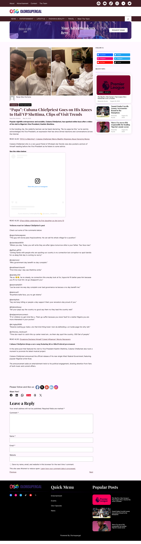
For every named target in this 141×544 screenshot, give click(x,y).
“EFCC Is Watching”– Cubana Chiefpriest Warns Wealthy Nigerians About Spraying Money (55, 139)
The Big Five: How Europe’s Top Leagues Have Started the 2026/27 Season (112, 97)
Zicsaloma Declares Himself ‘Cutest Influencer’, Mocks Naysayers (45, 339)
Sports (107, 92)
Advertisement (22, 3)
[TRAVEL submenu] (75, 18)
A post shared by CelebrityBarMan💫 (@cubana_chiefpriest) (37, 213)
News (101, 92)
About (12, 3)
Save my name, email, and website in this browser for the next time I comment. (43, 464)
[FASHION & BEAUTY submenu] (65, 18)
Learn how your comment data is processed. (58, 468)
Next (91, 472)
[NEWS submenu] (17, 18)
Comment (14, 413)
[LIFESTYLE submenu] (46, 18)
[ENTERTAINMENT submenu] (34, 18)
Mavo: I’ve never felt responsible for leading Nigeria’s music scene (120, 125)
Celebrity (14, 105)
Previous (13, 472)
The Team (43, 3)
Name (12, 436)
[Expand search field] (128, 18)
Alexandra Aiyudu (103, 101)
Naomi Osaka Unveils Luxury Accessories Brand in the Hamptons (120, 109)
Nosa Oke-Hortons (15, 118)
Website (13, 455)
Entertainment (25, 105)
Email (12, 445)
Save (29, 395)
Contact (34, 3)
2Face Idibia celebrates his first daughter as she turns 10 (42, 221)
